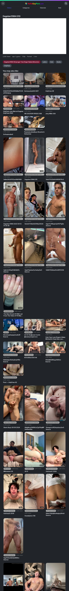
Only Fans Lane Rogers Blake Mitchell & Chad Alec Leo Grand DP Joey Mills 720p (55, 338)
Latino (45, 62)
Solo (51, 62)
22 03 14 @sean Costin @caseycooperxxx (32, 336)
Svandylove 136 (30, 516)
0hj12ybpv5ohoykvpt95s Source (11, 361)
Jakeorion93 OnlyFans (53, 422)
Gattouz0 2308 (51, 471)
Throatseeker (7, 108)
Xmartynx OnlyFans (9, 555)
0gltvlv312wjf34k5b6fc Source (12, 271)
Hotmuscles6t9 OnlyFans (32, 86)
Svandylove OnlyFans (31, 511)
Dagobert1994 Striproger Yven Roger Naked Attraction (21, 62)
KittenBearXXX (29, 355)
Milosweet (7, 468)
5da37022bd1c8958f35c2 (55, 179)
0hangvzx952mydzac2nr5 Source (55, 428)
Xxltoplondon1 (8, 134)
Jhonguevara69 (51, 511)
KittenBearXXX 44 (30, 357)
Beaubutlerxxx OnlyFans (10, 355)
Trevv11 (6, 332)
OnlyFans (7, 65)
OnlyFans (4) (49, 91)
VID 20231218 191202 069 (33, 113)
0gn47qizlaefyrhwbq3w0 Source (33, 271)
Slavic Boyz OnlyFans (10, 422)
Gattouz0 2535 (9, 513)
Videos (9, 8)
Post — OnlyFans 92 (10, 382)
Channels (43, 8)
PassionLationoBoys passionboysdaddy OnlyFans (56, 86)
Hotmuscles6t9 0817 (31, 91)
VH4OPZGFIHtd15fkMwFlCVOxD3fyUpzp (13, 92)
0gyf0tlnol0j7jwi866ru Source (11, 559)
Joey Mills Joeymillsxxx (52, 108)
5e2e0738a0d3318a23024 (34, 224)
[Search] (66, 3)
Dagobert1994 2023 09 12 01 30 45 (12, 225)
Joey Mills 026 (50, 113)
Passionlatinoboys (30, 129)
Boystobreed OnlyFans (10, 377)
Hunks (59, 62)
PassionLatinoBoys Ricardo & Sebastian (34, 133)
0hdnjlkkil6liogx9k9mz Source (53, 361)
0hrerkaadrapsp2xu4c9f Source (11, 336)
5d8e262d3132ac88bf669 (13, 179)
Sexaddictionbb (8, 311)
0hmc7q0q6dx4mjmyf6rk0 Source (55, 514)
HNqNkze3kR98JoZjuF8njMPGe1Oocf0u (34, 428)
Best (59, 8)
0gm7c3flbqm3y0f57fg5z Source (55, 225)
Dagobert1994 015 (31, 179)
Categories (26, 8)
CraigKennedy (29, 468)
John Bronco (28, 332)
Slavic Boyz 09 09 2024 (12, 427)
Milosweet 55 (8, 471)
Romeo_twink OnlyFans (31, 108)
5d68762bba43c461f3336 (55, 270)
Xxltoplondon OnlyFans (10, 129)
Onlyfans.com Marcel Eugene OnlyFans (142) (13, 112)
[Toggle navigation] (3, 3)
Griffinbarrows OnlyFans (32, 422)
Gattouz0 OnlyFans (52, 468)
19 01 (26, 471)
